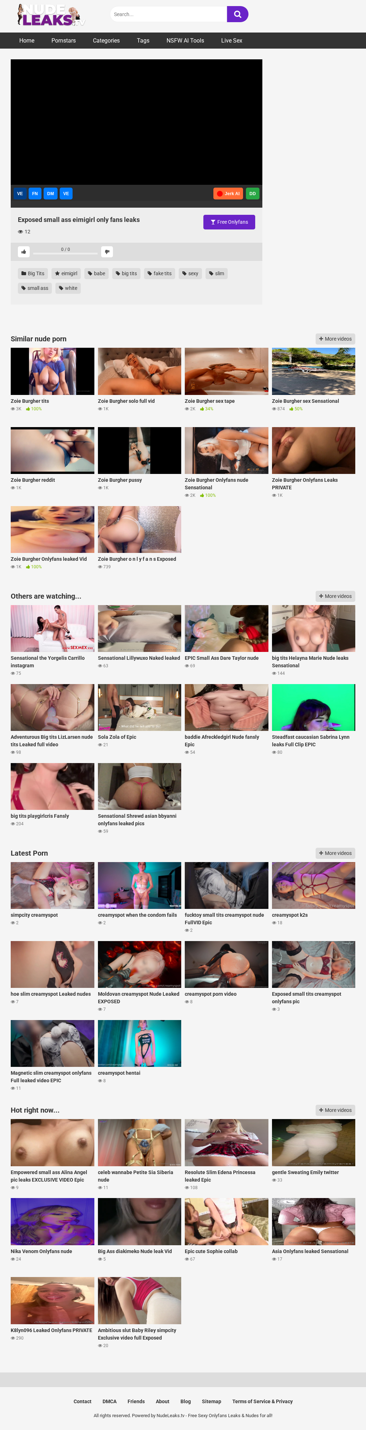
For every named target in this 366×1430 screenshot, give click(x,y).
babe (99, 273)
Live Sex (231, 40)
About (162, 1401)
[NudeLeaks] (64, 16)
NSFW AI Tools (185, 40)
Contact (83, 1401)
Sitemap (211, 1401)
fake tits (162, 273)
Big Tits (35, 273)
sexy (192, 273)
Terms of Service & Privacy (262, 1401)
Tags (143, 40)
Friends (136, 1401)
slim (219, 273)
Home (26, 40)
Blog (185, 1401)
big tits (129, 273)
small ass (37, 288)
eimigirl (68, 273)
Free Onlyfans (232, 222)
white (70, 288)
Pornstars (63, 40)
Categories (106, 40)
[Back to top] (342, 1408)
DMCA (110, 1401)
